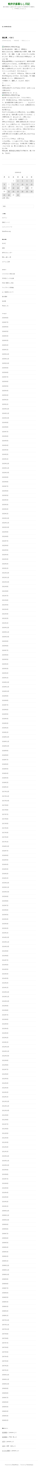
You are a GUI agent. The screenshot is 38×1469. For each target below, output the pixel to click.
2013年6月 (5, 1019)
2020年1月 (5, 678)
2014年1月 (5, 987)
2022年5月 (5, 550)
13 (4, 188)
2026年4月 (5, 336)
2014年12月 (5, 937)
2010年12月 (5, 1156)
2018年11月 (5, 741)
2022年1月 (5, 568)
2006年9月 (5, 1388)
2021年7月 (5, 595)
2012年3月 (5, 1088)
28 (9, 195)
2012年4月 (5, 1083)
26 (31, 191)
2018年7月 (5, 759)
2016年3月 (5, 869)
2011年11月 (5, 1106)
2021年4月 (5, 609)
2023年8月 (5, 482)
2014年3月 (5, 978)
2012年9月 (5, 1060)
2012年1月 (5, 1097)
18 (27, 188)
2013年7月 (5, 1015)
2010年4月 (5, 1192)
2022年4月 (5, 554)
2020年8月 (5, 646)
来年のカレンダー (7, 252)
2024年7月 (5, 431)
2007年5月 (5, 1352)
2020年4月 (5, 664)
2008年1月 (5, 1315)
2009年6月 (5, 1238)
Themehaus (29, 1464)
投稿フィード (6, 222)
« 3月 (3, 198)
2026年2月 (5, 345)
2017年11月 (5, 796)
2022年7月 (5, 541)
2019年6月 (5, 709)
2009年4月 (5, 1247)
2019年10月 (5, 691)
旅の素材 (4, 296)
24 (22, 191)
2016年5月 (5, 860)
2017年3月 (5, 832)
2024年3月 (5, 450)
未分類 (4, 301)
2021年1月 (5, 623)
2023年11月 (5, 468)
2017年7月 (5, 814)
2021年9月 (5, 586)
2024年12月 (5, 409)
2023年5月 (5, 495)
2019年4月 (5, 718)
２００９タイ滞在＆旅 (8, 274)
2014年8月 (5, 955)
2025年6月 (5, 381)
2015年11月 (5, 887)
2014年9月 (5, 951)
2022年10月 (5, 527)
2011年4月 (5, 1138)
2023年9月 (5, 477)
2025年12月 (5, 354)
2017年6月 (5, 819)
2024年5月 (5, 440)
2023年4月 (5, 500)
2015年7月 (5, 905)
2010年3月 (5, 1197)
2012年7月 (5, 1069)
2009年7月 (5, 1233)
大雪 (3, 1441)
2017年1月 (5, 842)
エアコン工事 (6, 262)
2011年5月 (5, 1133)
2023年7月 (5, 486)
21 (9, 191)
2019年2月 (5, 728)
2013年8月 (5, 1010)
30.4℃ (4, 243)
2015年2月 (5, 928)
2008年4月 (5, 1302)
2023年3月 (5, 504)
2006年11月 (5, 1379)
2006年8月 (5, 1393)
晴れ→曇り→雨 (6, 257)
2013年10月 (5, 1001)
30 (18, 195)
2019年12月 (5, 682)
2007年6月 (5, 1347)
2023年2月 (5, 509)
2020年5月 (5, 659)
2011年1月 (5, 1151)
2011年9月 (5, 1115)
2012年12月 (5, 1047)
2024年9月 (5, 422)
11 (27, 184)
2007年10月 (5, 1329)
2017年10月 (5, 800)
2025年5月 (5, 386)
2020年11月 (5, 632)
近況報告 (4, 1432)
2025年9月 (5, 368)
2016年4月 (5, 864)
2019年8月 (5, 700)
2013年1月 (5, 1042)
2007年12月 (5, 1320)
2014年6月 (5, 964)
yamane (16, 40)
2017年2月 (5, 837)
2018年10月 (5, 746)
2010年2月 (5, 1201)
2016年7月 (5, 851)
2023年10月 (5, 472)
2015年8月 (5, 901)
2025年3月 (5, 395)
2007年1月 (5, 1370)
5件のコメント (26, 40)
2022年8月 (5, 536)
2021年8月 (5, 591)
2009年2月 (5, 1256)
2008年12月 (5, 1265)
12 (31, 184)
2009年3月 (5, 1252)
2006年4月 (5, 1411)
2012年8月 (5, 1065)
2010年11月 (5, 1160)
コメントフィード (7, 227)
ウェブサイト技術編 (8, 287)
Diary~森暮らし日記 (8, 283)
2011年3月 (5, 1142)
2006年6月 (5, 1402)
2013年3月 (5, 1033)
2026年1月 (5, 349)
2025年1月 (5, 404)
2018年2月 (5, 782)
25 (27, 191)
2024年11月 (5, 413)
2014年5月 (5, 969)
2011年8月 (5, 1119)
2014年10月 (5, 946)
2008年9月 (5, 1279)
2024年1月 (5, 459)
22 (13, 191)
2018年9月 (5, 750)
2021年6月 (5, 600)
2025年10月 (5, 363)
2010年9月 (5, 1170)
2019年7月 (5, 705)
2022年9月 (5, 532)
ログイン (4, 217)
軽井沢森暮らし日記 (19, 3)
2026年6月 (5, 327)
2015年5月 (5, 914)
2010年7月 (5, 1179)
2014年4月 (5, 974)
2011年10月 (5, 1110)
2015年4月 (5, 919)
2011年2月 (5, 1147)
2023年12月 (5, 463)
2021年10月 (5, 582)
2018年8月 (5, 755)
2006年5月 (5, 1407)
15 (13, 188)
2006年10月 (5, 1384)
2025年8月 (5, 372)
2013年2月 (5, 1037)
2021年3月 (5, 614)
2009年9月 (5, 1224)
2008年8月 (5, 1283)
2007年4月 (5, 1356)
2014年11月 (5, 942)
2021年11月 (5, 577)
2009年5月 (5, 1242)
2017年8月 (5, 810)
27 (4, 195)
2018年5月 (5, 769)
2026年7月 (5, 322)
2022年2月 (5, 564)
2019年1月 (5, 732)
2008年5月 (5, 1297)
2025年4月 (5, 390)
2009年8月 (5, 1229)
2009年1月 (5, 1261)
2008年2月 (5, 1311)
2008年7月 (5, 1288)
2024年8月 (5, 427)
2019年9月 (5, 696)
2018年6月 (5, 764)
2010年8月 (5, 1174)
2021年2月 (5, 618)
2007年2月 (5, 1365)
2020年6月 (5, 655)
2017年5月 (5, 823)
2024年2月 (5, 454)
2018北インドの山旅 (8, 278)
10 (22, 184)
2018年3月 (5, 778)
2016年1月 (5, 878)
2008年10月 (5, 1274)
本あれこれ (5, 305)
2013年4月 (5, 1028)
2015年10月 (5, 892)
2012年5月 (5, 1078)
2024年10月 (5, 418)
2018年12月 (5, 737)
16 (18, 188)
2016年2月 (5, 873)
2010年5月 (5, 1188)
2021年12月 (5, 573)
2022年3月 (5, 559)
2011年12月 (5, 1101)
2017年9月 (5, 805)
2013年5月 (5, 1024)
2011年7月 (5, 1124)
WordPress (15, 1464)
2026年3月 (5, 340)
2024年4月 (5, 445)
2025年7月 (5, 377)
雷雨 (3, 248)
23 (18, 191)
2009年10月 (5, 1220)
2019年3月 (5, 723)
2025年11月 (5, 359)
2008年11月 (5, 1270)
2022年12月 (5, 518)
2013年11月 (5, 996)
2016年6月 (5, 855)
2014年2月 (5, 983)
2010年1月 (5, 1206)
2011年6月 (5, 1128)
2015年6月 (5, 910)
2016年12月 (5, 846)
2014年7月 (5, 960)
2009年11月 (5, 1215)
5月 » (7, 198)
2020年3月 (5, 668)
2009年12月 (5, 1211)
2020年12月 (5, 627)
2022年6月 (5, 545)
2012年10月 (5, 1056)
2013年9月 (5, 1006)
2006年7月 (5, 1397)
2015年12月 (5, 883)
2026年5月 (5, 331)
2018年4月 (5, 773)
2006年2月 (5, 1420)
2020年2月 (5, 673)
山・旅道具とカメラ (8, 292)
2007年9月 (5, 1334)
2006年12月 (5, 1375)
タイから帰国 (6, 1450)
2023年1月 (5, 513)
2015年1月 (5, 933)
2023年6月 (5, 491)
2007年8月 (5, 1338)
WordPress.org (6, 231)
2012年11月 (5, 1051)
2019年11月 (5, 687)
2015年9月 (5, 896)
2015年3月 (5, 923)
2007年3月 (5, 1361)
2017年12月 (5, 791)
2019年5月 (5, 714)
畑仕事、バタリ (8, 38)
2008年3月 (5, 1306)
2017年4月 (5, 828)
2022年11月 (5, 523)
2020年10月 (5, 636)
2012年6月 (5, 1074)
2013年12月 (5, 992)
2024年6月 (5, 436)
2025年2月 (5, 399)
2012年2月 (5, 1092)
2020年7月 (5, 650)
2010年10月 (5, 1165)
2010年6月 (5, 1183)
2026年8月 (5, 318)
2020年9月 (5, 641)
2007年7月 (5, 1343)
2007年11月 (5, 1324)
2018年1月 (5, 787)
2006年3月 (5, 1416)
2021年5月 (5, 605)
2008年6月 (5, 1293)
